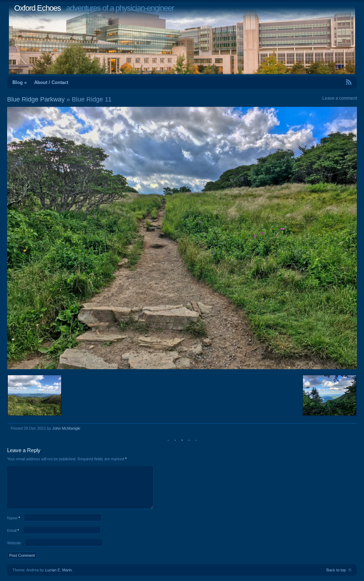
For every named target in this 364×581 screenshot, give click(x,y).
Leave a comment (339, 98)
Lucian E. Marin (58, 570)
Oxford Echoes (37, 8)
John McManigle (66, 428)
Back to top (336, 570)
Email (13, 530)
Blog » (19, 82)
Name (13, 518)
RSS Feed (332, 82)
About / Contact (51, 82)
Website (14, 543)
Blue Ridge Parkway (36, 99)
